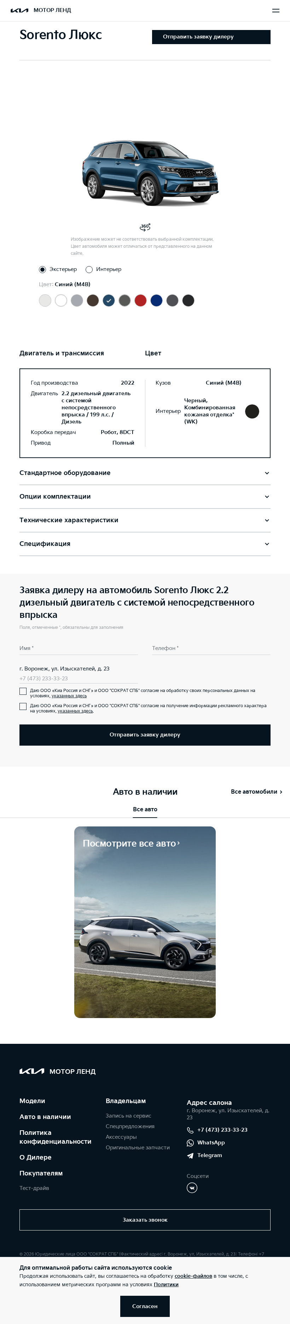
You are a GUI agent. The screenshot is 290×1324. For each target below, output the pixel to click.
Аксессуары (121, 1137)
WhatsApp (211, 1142)
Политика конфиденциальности (55, 1137)
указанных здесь (69, 696)
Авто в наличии (45, 1117)
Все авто (145, 809)
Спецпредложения (130, 1126)
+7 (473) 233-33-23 (43, 678)
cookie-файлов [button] (193, 1276)
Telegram (209, 1155)
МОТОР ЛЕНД (52, 10)
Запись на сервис (128, 1116)
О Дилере (35, 1157)
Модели (32, 1101)
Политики (166, 1285)
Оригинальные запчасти (138, 1147)
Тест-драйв (34, 1188)
